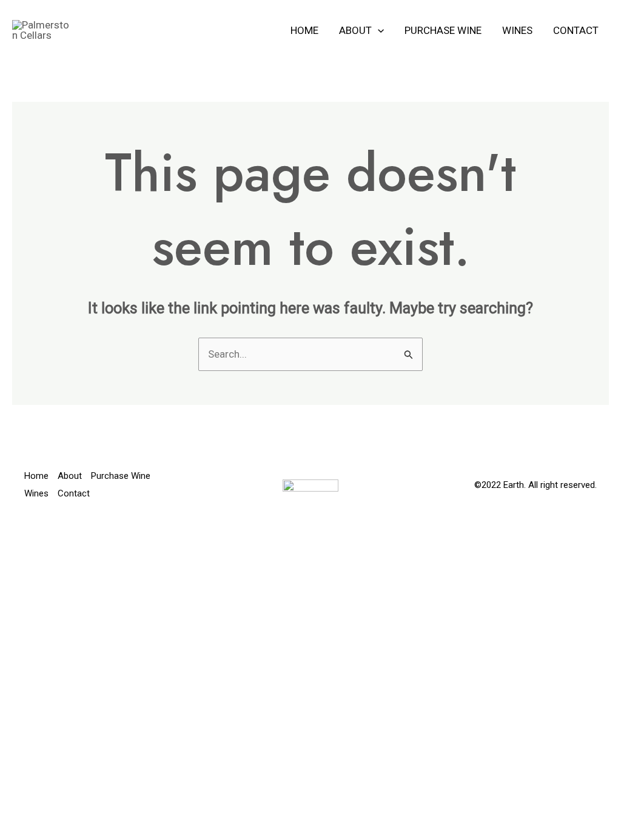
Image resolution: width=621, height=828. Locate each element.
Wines (517, 30)
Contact (576, 30)
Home (304, 30)
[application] (378, 30)
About (355, 30)
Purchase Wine (443, 30)
